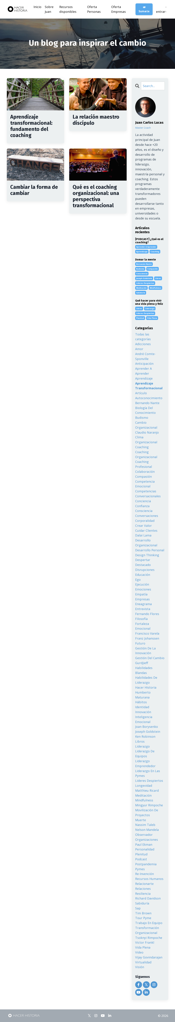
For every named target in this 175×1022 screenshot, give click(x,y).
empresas (142, 599)
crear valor (143, 526)
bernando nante (144, 264)
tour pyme (143, 918)
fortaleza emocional (142, 626)
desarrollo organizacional (146, 542)
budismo (140, 269)
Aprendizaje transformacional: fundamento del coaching (31, 126)
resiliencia (143, 894)
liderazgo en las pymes (147, 773)
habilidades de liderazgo (146, 680)
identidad (142, 707)
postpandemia (146, 864)
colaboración (145, 472)
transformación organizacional (147, 930)
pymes (140, 869)
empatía (141, 594)
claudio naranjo (147, 432)
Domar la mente (145, 259)
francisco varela (147, 633)
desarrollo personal (149, 550)
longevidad (143, 785)
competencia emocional (145, 483)
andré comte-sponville (145, 356)
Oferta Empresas (118, 9)
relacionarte (144, 884)
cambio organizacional (146, 424)
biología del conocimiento (145, 410)
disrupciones (144, 570)
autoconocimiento (148, 398)
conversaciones (146, 516)
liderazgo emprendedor (145, 763)
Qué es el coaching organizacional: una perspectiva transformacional (96, 196)
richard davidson (148, 898)
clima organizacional (146, 439)
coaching (155, 251)
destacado (143, 565)
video (139, 952)
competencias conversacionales (148, 493)
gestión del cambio (149, 658)
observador (144, 835)
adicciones (143, 344)
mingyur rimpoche (149, 805)
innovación (143, 712)
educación (142, 575)
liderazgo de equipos (144, 753)
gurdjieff (141, 663)
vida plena (152, 318)
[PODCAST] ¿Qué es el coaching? (149, 240)
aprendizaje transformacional (149, 385)
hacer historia (145, 687)
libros (158, 278)
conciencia (143, 501)
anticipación (144, 364)
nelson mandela (147, 830)
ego (138, 580)
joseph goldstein (144, 278)
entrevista (142, 609)
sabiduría (140, 292)
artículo (141, 393)
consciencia (141, 273)
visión (139, 967)
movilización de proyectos (146, 812)
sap (138, 908)
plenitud (140, 318)
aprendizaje (141, 251)
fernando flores (147, 614)
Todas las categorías (143, 336)
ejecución (142, 584)
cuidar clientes (146, 530)
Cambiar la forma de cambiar (34, 190)
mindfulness (155, 288)
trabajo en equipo (148, 923)
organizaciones (146, 839)
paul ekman (143, 844)
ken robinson (145, 736)
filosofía (141, 619)
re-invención (144, 874)
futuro (140, 643)
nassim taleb (145, 825)
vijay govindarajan (148, 957)
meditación (141, 288)
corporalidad (144, 521)
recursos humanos (149, 879)
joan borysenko (146, 727)
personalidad (144, 849)
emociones (143, 589)
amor (139, 349)
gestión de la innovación (145, 650)
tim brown (143, 913)
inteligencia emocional (143, 719)
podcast (141, 859)
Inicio (37, 7)
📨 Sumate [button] (144, 9)
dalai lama (143, 535)
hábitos (141, 702)
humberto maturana (143, 694)
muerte (140, 820)
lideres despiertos (145, 283)
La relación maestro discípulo (96, 120)
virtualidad (143, 962)
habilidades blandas (143, 670)
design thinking (147, 555)
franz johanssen (147, 638)
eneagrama (143, 604)
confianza (142, 506)
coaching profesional (143, 464)
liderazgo (149, 308)
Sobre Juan (49, 9)
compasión (152, 269)
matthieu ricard (147, 790)
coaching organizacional (146, 454)
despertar (142, 560)
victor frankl (144, 942)
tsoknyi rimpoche (148, 938)
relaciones (143, 889)
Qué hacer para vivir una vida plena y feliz (149, 302)
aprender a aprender (146, 247)
